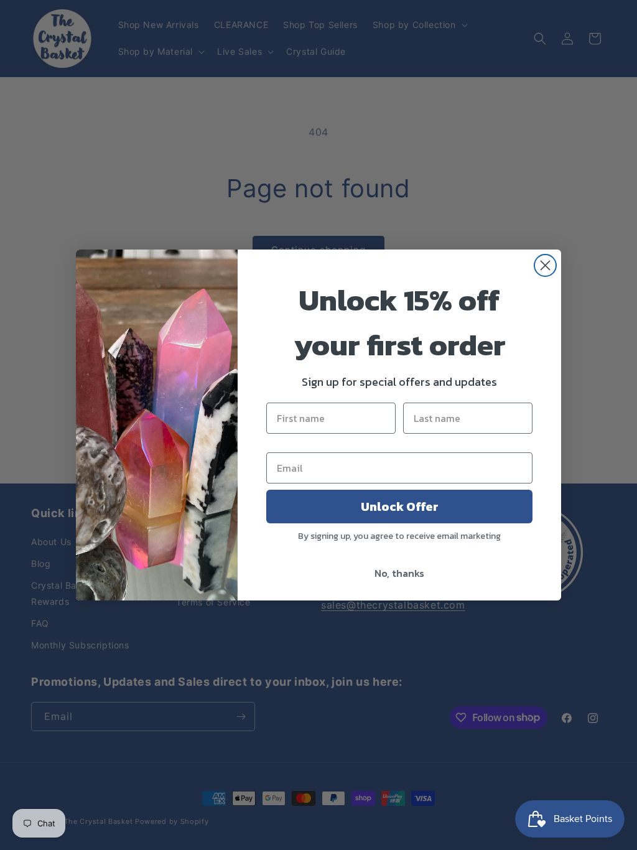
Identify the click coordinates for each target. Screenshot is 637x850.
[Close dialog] (545, 265)
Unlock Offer (400, 506)
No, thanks (399, 573)
